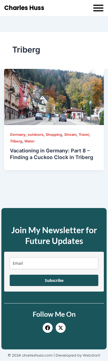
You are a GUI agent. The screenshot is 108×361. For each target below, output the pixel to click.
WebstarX (91, 355)
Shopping (54, 135)
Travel (84, 135)
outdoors (35, 135)
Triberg (16, 141)
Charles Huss (24, 8)
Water (29, 141)
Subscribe (54, 280)
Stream (70, 135)
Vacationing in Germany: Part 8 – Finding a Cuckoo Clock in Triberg (51, 153)
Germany (17, 135)
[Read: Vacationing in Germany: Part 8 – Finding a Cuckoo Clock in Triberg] (54, 97)
